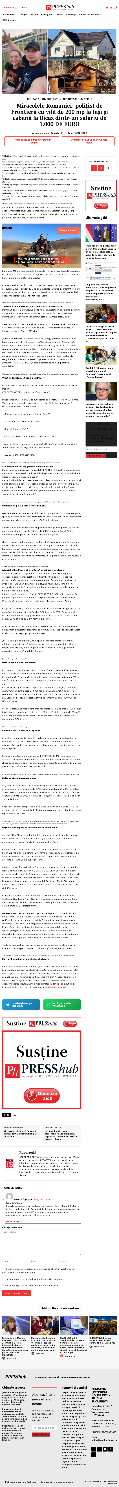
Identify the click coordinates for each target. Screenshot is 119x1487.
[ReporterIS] (9, 1163)
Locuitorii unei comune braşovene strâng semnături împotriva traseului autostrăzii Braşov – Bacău (61, 1135)
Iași (14, 1115)
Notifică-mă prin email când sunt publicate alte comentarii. (34, 1279)
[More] (108, 168)
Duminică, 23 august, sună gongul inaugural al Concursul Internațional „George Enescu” (99, 373)
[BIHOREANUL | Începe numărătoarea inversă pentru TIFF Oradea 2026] (103, 1325)
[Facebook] (94, 168)
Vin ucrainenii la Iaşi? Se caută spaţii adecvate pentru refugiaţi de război (20, 1134)
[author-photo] (4, 1358)
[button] (24, 7)
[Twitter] (101, 168)
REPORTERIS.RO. (56, 987)
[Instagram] (99, 1449)
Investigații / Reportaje (59, 99)
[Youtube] (93, 1454)
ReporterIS (57, 133)
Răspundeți (12, 1222)
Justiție (86, 99)
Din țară (33, 99)
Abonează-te (94, 455)
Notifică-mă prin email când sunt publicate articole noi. (32, 1285)
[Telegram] (105, 1449)
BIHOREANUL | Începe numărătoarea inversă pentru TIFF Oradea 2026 (102, 1340)
